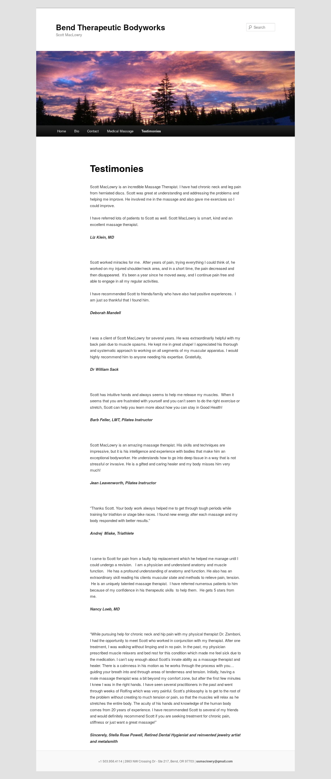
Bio (76, 130)
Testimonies (151, 130)
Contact (93, 130)
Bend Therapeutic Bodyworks (110, 27)
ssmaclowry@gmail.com (214, 761)
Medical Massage (120, 130)
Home (61, 130)
